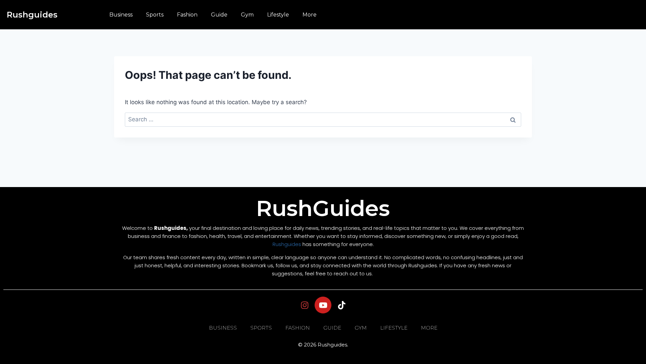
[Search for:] (323, 119)
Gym (247, 14)
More (309, 14)
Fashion (187, 14)
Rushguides (32, 15)
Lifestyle (278, 14)
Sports (155, 14)
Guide (219, 14)
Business (121, 14)
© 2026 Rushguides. (323, 344)
